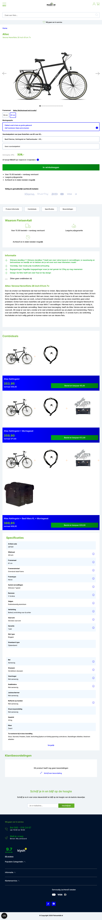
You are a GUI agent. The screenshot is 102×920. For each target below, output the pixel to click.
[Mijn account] (94, 5)
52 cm (5, 115)
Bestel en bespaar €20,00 (74, 525)
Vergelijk (51, 745)
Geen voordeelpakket (12, 146)
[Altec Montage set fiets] (83, 408)
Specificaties (49, 209)
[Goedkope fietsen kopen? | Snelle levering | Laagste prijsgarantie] (51, 6)
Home (4, 28)
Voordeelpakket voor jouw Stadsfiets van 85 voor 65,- (22, 134)
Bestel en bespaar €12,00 (74, 438)
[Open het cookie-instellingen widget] (4, 916)
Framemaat (19, 110)
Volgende (98, 73)
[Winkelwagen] (98, 5)
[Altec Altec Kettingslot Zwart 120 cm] (51, 460)
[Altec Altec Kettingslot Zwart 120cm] (51, 356)
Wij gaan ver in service (54, 22)
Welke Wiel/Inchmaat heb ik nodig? (25, 110)
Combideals (32, 209)
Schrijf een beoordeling (53, 773)
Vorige (4, 73)
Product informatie (12, 209)
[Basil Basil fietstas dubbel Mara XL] (19, 496)
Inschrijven (66, 806)
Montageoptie (7, 120)
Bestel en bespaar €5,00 (74, 386)
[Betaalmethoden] (54, 895)
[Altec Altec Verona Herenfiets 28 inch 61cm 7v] (19, 356)
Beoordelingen (68, 209)
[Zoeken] (96, 15)
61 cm (13, 115)
